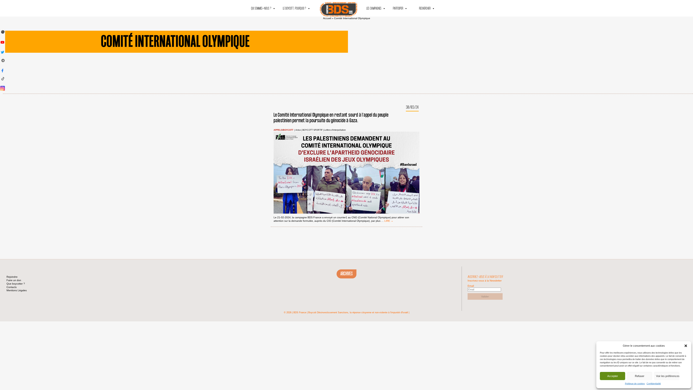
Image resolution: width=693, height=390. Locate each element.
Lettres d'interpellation (335, 130)
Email (471, 285)
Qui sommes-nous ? (261, 8)
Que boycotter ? (15, 283)
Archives (346, 273)
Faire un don (13, 280)
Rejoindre (12, 276)
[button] (686, 346)
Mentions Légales (16, 290)
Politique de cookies (635, 383)
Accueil (327, 18)
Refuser (639, 376)
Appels (278, 130)
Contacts (11, 287)
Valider (485, 296)
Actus (298, 130)
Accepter (612, 376)
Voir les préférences (667, 376)
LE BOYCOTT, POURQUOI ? (294, 8)
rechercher (425, 8)
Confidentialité (654, 383)
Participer (398, 8)
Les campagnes (373, 8)
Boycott (288, 130)
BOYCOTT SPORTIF (312, 130)
